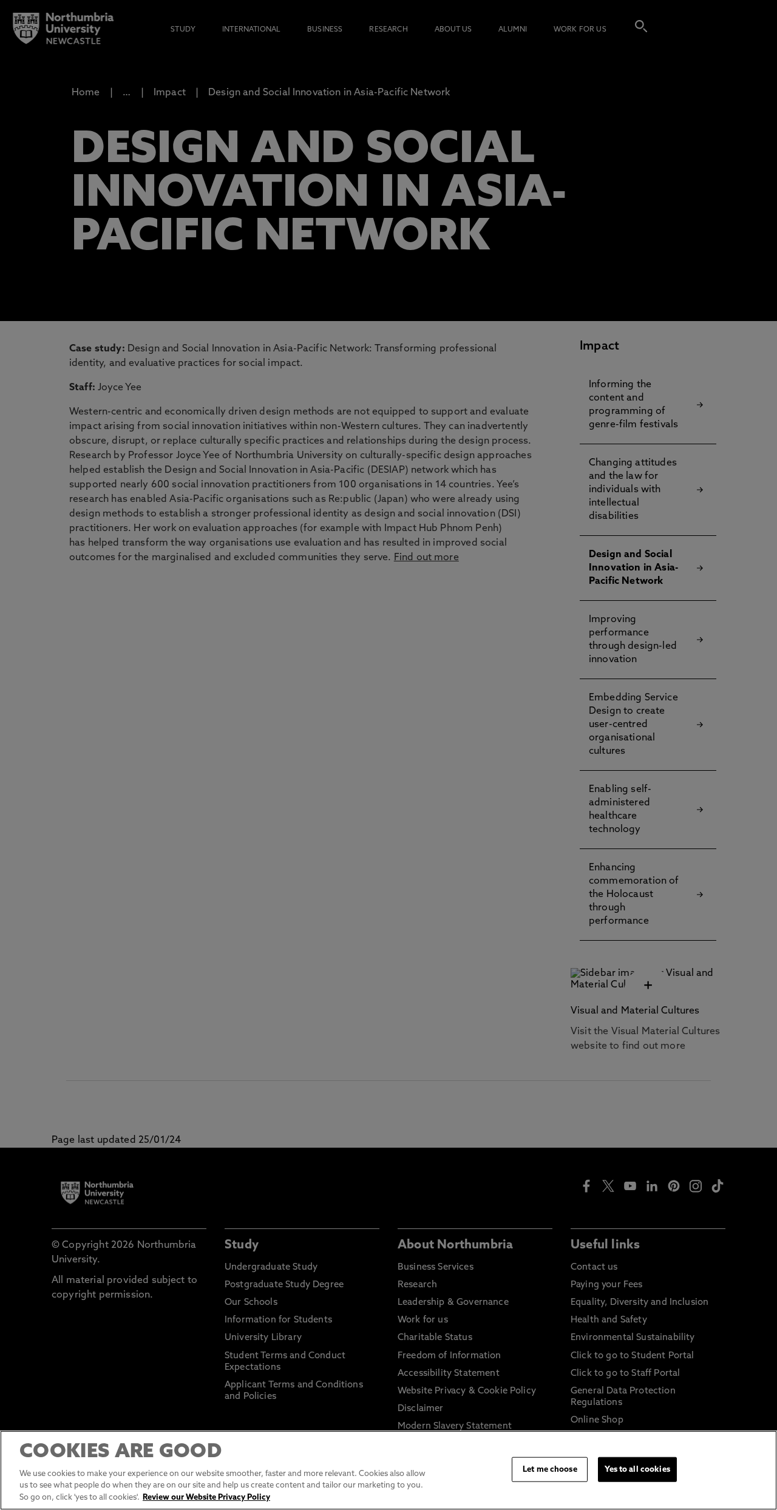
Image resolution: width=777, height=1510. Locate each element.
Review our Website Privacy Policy (206, 1498)
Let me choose (550, 1469)
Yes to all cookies (637, 1469)
